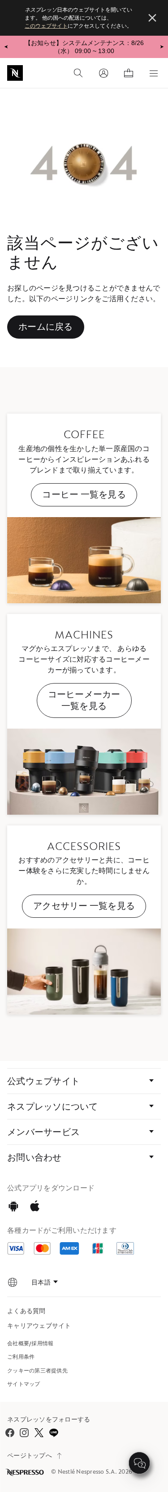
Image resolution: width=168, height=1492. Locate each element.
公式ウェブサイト (43, 1081)
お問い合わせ (34, 1157)
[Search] (78, 73)
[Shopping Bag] (128, 73)
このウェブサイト (46, 26)
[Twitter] (38, 1432)
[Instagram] (24, 1433)
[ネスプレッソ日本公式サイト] (25, 1472)
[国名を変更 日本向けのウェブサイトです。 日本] (12, 1282)
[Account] (103, 73)
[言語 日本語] (45, 1282)
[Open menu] (153, 73)
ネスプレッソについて (52, 1106)
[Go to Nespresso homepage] (15, 73)
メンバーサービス (43, 1132)
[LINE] (53, 1432)
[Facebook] (10, 1433)
